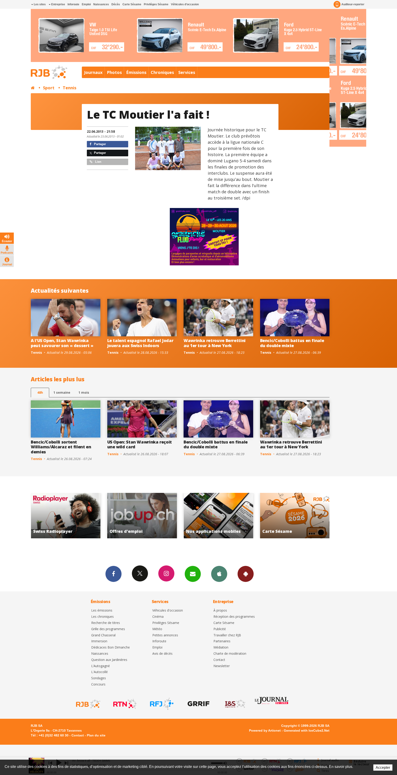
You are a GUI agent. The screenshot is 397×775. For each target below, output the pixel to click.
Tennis (69, 87)
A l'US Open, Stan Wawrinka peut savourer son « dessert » (62, 343)
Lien (97, 161)
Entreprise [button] (58, 4)
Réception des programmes (234, 617)
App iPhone (219, 574)
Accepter (383, 767)
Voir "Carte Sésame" (218, 515)
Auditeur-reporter (352, 4)
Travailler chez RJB (227, 635)
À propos (220, 610)
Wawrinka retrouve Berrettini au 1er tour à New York (215, 343)
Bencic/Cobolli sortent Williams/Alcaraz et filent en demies (61, 447)
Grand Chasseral (103, 635)
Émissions (136, 72)
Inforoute (73, 4)
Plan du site (96, 735)
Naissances (101, 4)
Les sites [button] (39, 4)
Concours (98, 684)
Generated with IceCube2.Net (306, 730)
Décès (115, 4)
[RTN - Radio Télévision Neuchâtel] (124, 704)
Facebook (113, 574)
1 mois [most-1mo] (83, 392)
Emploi (86, 4)
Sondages (98, 678)
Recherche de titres (105, 623)
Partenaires (221, 641)
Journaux (93, 72)
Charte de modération (229, 654)
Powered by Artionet (265, 730)
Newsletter (221, 666)
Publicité (219, 629)
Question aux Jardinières (109, 660)
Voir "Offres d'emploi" (65, 515)
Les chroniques (102, 617)
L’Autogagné (100, 666)
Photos (114, 72)
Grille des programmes (108, 629)
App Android (246, 574)
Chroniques (162, 72)
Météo (157, 629)
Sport (48, 87)
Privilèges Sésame (156, 4)
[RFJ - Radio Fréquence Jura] (161, 704)
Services (186, 72)
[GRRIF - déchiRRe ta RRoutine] (198, 704)
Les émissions (101, 610)
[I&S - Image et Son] (235, 704)
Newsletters (193, 574)
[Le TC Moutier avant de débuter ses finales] (168, 148)
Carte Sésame (131, 4)
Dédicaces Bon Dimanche (110, 647)
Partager (99, 144)
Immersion (99, 641)
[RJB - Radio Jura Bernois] (88, 704)
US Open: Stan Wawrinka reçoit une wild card (139, 444)
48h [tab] (40, 392)
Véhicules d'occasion (185, 4)
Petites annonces (165, 635)
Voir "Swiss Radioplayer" (295, 515)
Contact (219, 660)
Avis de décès (162, 654)
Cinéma (158, 617)
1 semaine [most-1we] (61, 392)
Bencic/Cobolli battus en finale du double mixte (292, 343)
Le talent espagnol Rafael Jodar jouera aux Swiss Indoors (140, 343)
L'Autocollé (99, 672)
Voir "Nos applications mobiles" (142, 515)
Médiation (220, 647)
